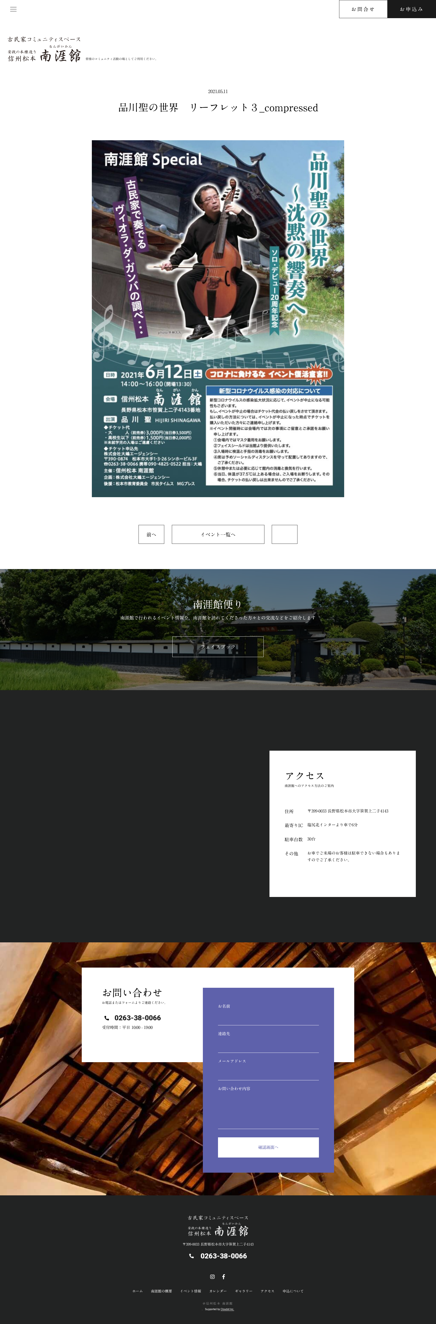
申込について (293, 1291)
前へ (151, 534)
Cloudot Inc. (227, 1309)
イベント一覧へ (218, 534)
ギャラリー (244, 1291)
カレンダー (218, 1291)
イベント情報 (190, 1291)
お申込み (412, 9)
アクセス (267, 1291)
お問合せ (363, 9)
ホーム (137, 1291)
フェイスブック (218, 646)
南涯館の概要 (161, 1291)
